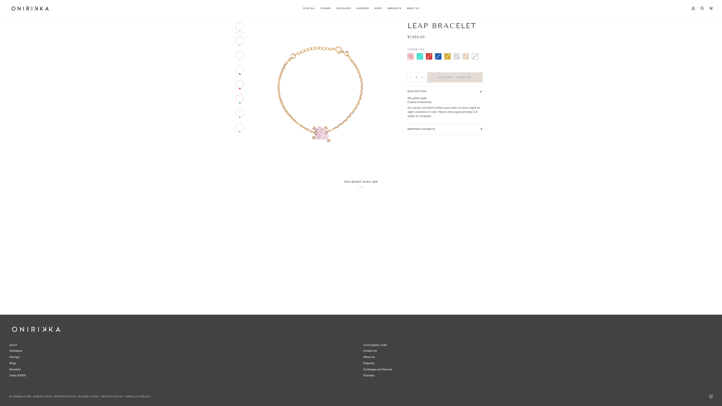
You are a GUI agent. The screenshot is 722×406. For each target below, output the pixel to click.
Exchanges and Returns (377, 369)
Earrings (14, 357)
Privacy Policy (112, 396)
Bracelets (15, 369)
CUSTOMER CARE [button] (375, 345)
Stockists (368, 375)
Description (416, 91)
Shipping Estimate (421, 129)
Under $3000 (17, 375)
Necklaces (15, 350)
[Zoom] (254, 159)
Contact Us (370, 350)
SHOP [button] (13, 345)
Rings (12, 363)
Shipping (368, 363)
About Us (369, 357)
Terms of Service (138, 396)
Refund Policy (89, 396)
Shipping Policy (65, 396)
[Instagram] (711, 396)
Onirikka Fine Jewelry (28, 396)
